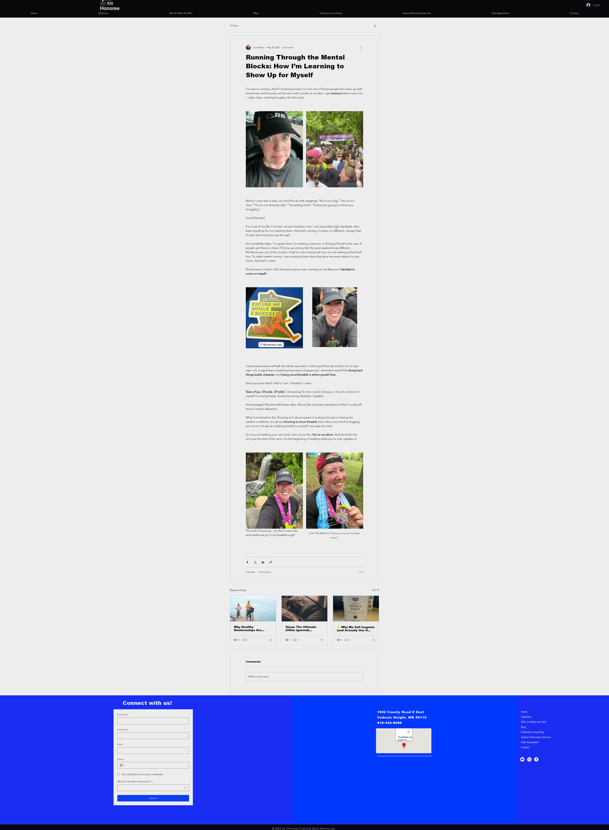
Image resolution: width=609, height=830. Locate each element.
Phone (120, 759)
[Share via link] (270, 562)
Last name (122, 729)
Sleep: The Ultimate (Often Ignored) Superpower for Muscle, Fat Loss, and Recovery (303, 628)
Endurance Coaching (529, 732)
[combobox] (153, 787)
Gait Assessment (529, 742)
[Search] (379, 11)
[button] (375, 25)
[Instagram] (529, 759)
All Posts (234, 25)
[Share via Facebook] (247, 562)
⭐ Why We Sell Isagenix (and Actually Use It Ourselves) (356, 629)
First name (122, 714)
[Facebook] (536, 759)
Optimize (526, 716)
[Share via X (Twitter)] (255, 562)
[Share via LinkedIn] (262, 562)
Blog (523, 727)
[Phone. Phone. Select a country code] (122, 765)
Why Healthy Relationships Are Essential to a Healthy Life (251, 628)
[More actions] (361, 47)
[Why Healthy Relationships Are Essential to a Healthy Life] (253, 608)
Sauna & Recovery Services (529, 737)
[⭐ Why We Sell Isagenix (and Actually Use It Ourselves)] (356, 608)
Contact (525, 747)
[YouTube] (522, 759)
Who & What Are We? (529, 722)
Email (120, 744)
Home (524, 711)
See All (375, 589)
